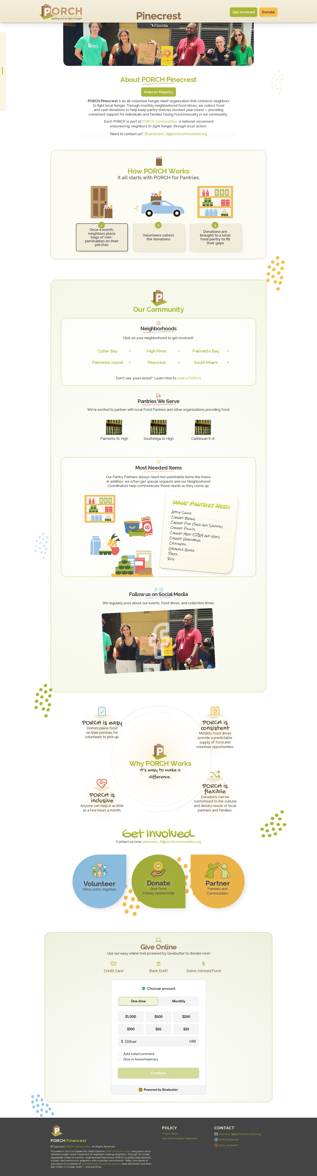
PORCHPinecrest (229, 1139)
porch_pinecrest (228, 1145)
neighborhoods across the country (101, 1163)
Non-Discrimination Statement (179, 1138)
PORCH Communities (78, 1146)
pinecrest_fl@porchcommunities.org (178, 134)
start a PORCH (189, 378)
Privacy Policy (170, 1133)
